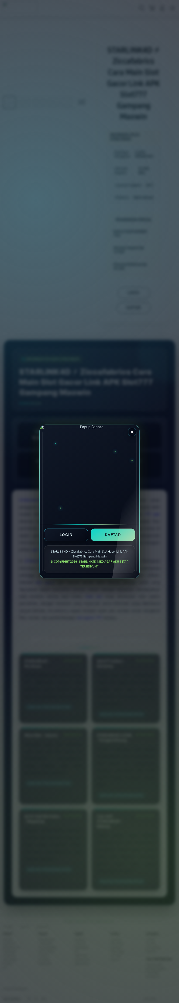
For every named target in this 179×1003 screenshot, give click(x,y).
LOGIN (66, 535)
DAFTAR (113, 535)
